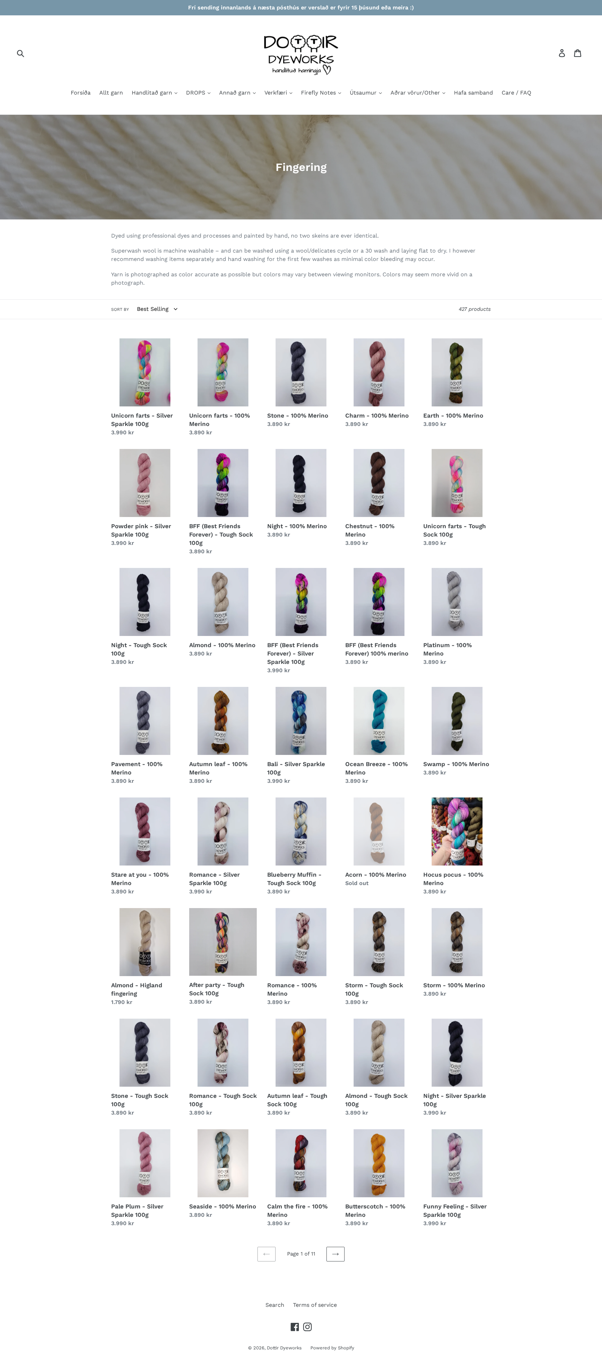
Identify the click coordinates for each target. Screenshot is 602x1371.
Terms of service (315, 1305)
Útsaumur (364, 92)
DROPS (196, 92)
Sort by (120, 309)
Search (274, 1305)
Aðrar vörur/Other (416, 92)
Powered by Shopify (332, 1347)
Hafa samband (473, 92)
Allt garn (111, 92)
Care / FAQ (516, 92)
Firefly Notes (319, 92)
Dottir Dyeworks (284, 1347)
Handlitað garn (153, 92)
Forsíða (81, 92)
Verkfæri (276, 92)
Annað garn (235, 92)
